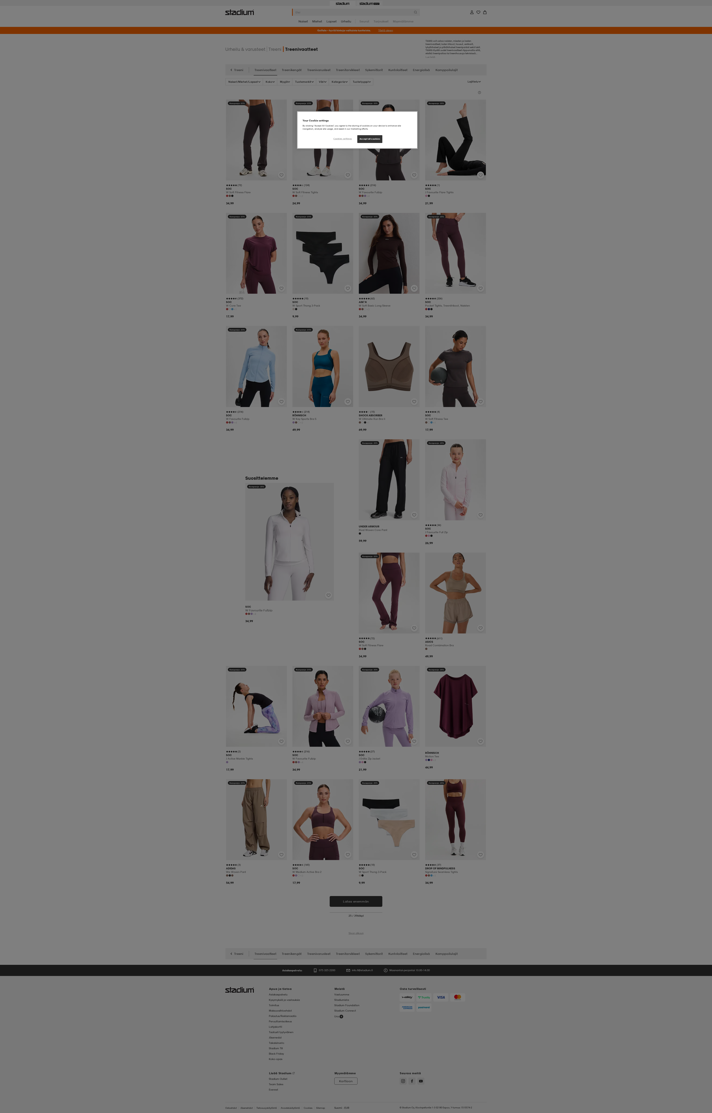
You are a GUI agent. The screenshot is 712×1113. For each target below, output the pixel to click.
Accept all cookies (370, 139)
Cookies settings (342, 138)
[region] (357, 130)
